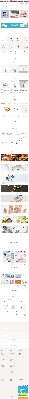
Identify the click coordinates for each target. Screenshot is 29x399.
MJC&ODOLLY (2, 89)
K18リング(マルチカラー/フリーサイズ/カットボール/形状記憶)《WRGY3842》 (7, 116)
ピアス (24, 51)
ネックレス (10, 51)
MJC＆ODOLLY (12, 352)
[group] (14, 1)
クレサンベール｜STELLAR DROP (6, 203)
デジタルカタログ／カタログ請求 (14, 267)
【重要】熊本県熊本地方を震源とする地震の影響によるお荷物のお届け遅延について (19, 336)
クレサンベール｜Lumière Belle (6, 213)
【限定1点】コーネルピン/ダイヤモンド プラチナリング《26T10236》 (5, 90)
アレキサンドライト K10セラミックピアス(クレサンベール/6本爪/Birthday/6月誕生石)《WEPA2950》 (16, 117)
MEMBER (20, 350)
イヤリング (10, 53)
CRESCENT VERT (14, 115)
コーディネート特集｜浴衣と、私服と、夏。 (7, 161)
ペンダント (9, 103)
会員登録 (20, 354)
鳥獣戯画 (11, 361)
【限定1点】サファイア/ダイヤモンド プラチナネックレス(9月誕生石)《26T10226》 (5, 75)
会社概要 (11, 375)
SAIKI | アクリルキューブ (5, 182)
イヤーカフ (17, 53)
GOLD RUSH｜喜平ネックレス (6, 192)
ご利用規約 (11, 381)
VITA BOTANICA (12, 366)
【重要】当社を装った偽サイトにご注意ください (17, 328)
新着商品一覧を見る (14, 96)
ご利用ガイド (2, 375)
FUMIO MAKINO (12, 372)
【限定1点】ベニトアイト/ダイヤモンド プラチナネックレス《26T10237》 (14, 90)
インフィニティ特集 (4, 172)
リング (3, 51)
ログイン (20, 353)
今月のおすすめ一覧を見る (24, 28)
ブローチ (2, 361)
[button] (3, 13)
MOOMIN (11, 360)
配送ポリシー (11, 380)
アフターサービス (3, 381)
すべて (3, 103)
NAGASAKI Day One (12, 365)
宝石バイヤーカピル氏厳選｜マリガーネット (7, 223)
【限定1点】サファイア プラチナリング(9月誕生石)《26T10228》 (23, 75)
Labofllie (11, 354)
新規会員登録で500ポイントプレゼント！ (14, 0)
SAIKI (11, 355)
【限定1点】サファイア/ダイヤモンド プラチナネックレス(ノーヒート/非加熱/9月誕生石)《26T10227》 (14, 75)
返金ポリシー (11, 379)
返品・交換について (4, 379)
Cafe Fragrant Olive (12, 367)
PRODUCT (2, 350)
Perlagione (11, 371)
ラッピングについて (3, 380)
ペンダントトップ (18, 51)
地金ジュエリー (3, 365)
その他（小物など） (18, 58)
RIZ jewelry (11, 359)
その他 (26, 103)
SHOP (11, 350)
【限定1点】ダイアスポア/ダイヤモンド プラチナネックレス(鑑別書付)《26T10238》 (23, 91)
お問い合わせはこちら (8, 391)
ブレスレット (25, 53)
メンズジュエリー (4, 58)
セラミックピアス (4, 53)
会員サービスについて (21, 352)
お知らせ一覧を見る (14, 339)
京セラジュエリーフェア (21, 375)
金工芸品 (10, 58)
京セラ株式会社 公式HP (22, 379)
